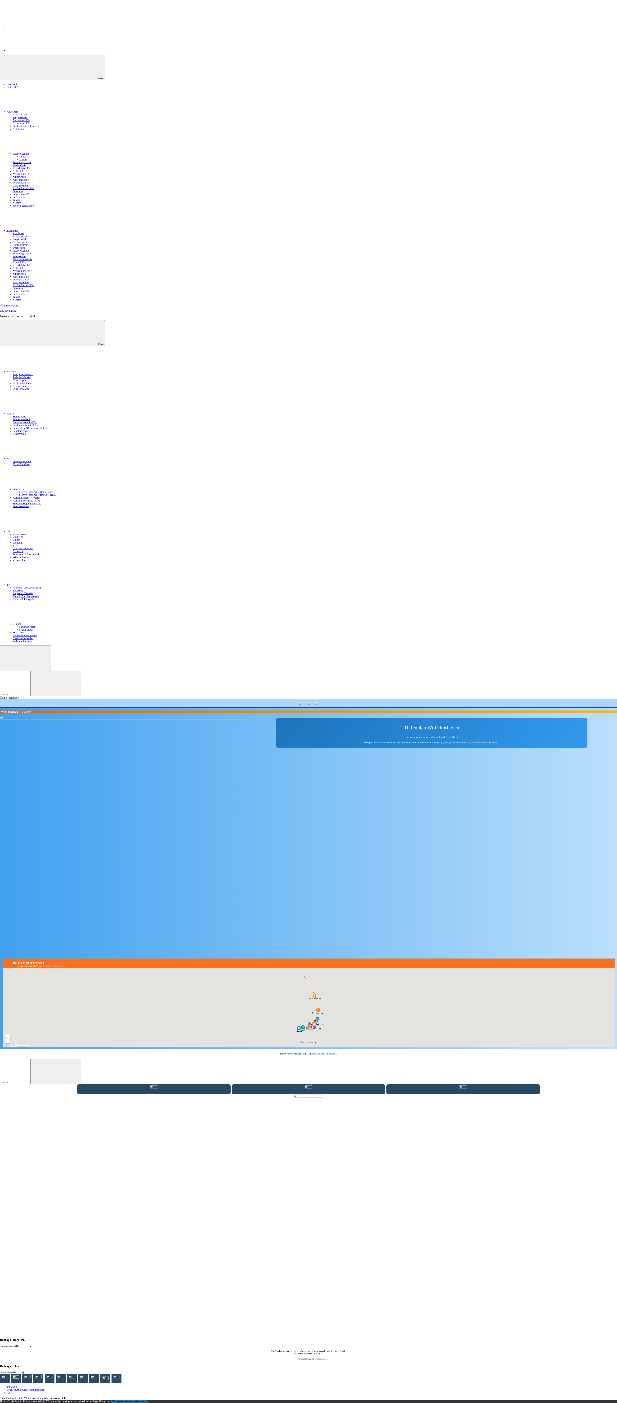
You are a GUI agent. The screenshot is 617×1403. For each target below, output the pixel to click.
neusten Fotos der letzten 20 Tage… (37, 494)
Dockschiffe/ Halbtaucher (26, 126)
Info (8, 584)
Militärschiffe (19, 176)
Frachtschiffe (19, 165)
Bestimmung (19, 433)
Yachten (17, 202)
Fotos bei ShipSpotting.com (27, 503)
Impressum (12, 1387)
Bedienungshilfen (22, 383)
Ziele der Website (22, 377)
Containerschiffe (21, 123)
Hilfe (9, 1392)
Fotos (9, 458)
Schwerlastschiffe (22, 194)
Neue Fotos (12, 87)
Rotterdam (18, 551)
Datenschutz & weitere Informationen (25, 1389)
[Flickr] (30, 50)
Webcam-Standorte (22, 641)
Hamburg (17, 542)
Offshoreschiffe (21, 182)
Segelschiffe (19, 197)
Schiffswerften (20, 431)
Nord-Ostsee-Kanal (23, 548)
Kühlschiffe (19, 171)
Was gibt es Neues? (23, 374)
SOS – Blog (19, 632)
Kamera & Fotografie (24, 599)
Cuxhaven (18, 537)
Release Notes (20, 386)
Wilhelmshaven (20, 557)
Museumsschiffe (21, 179)
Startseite (11, 371)
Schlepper (18, 191)
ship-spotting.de (8, 310)
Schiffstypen (19, 416)
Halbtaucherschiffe (22, 259)
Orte (8, 531)
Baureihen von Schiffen (25, 422)
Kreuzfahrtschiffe (22, 168)
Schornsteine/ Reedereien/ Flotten (30, 428)
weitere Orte (19, 560)
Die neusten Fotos (22, 461)
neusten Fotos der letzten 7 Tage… (36, 492)
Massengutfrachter (22, 174)
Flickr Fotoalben (21, 464)
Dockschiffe (19, 247)
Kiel (15, 545)
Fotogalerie (12, 111)
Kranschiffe (19, 262)
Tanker (16, 200)
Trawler (23, 159)
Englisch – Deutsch (23, 593)
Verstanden (117, 1401)
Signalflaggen (26, 629)
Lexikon (17, 624)
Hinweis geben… (22, 380)
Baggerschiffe (20, 117)
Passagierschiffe (21, 185)
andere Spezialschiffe (23, 205)
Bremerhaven (20, 534)
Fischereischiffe (21, 153)
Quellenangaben (21, 389)
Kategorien (12, 230)
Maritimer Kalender (23, 638)
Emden (16, 539)
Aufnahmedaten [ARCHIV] (27, 497)
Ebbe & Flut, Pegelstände (26, 596)
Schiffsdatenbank (21, 419)
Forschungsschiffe (22, 162)
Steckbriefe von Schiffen (25, 425)
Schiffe (10, 413)
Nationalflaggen (27, 626)
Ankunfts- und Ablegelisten (27, 587)
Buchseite (18, 590)
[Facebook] (30, 25)
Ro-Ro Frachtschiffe (23, 188)
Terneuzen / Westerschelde (26, 554)
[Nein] (148, 1402)
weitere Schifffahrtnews (25, 635)
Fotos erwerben (21, 506)
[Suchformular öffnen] (25, 658)
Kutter (22, 156)
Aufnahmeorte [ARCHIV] (26, 500)
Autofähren (18, 129)
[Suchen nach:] (15, 694)
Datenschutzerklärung (135, 1401)
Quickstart (11, 84)
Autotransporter (21, 114)
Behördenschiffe (21, 120)
